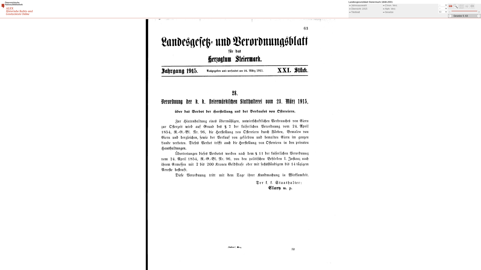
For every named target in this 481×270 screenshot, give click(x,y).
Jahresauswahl (359, 5)
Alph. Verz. (390, 9)
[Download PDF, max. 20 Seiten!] (450, 8)
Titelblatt (355, 12)
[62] (450, 16)
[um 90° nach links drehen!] (466, 8)
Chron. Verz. (391, 5)
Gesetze (389, 12)
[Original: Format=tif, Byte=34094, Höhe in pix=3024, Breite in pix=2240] (472, 8)
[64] (479, 16)
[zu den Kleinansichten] (461, 8)
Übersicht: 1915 (359, 9)
